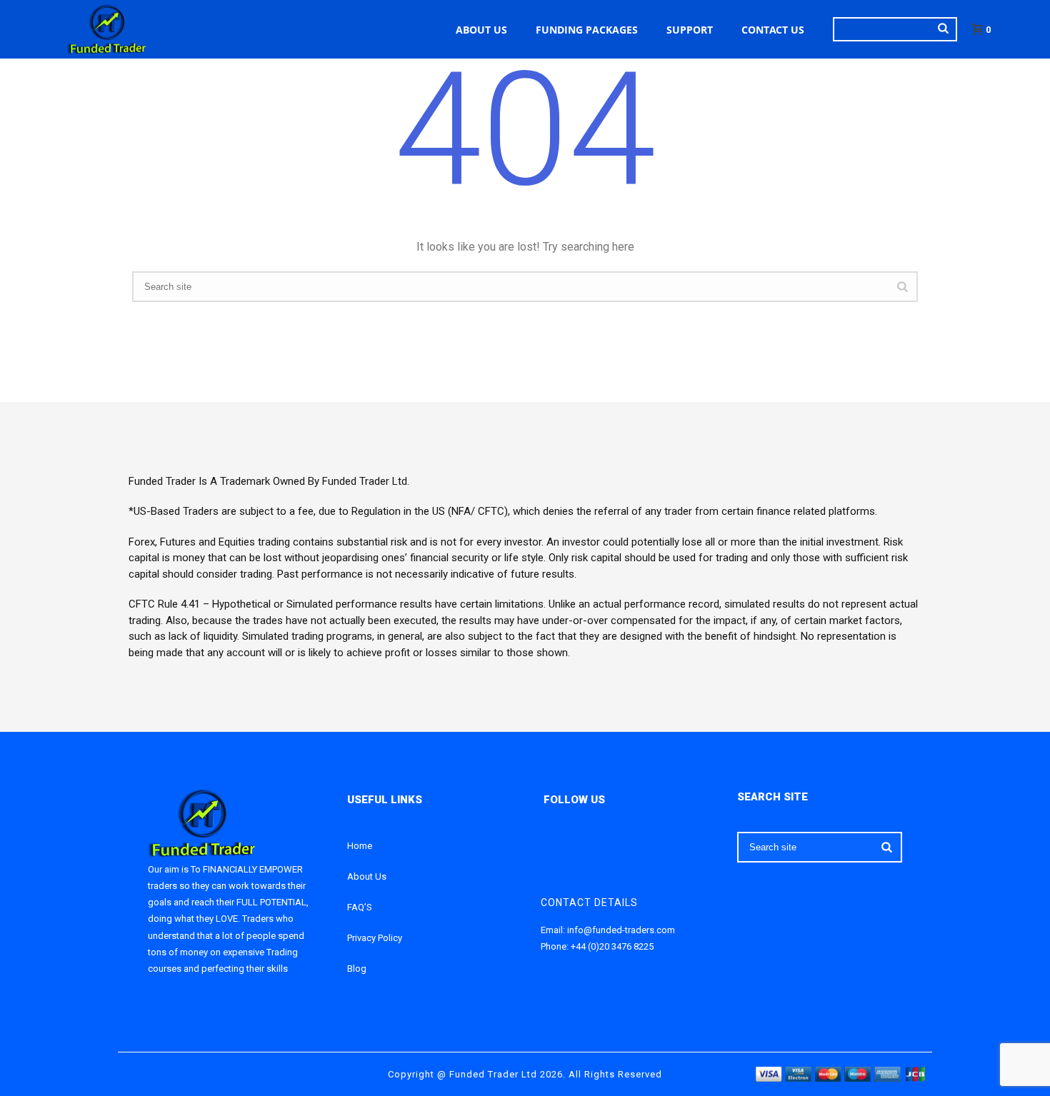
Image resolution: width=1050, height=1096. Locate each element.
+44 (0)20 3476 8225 (612, 946)
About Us (481, 29)
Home (359, 845)
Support (689, 29)
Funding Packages (587, 29)
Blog (356, 968)
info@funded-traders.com (621, 930)
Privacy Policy (374, 937)
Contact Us (772, 29)
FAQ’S (359, 907)
